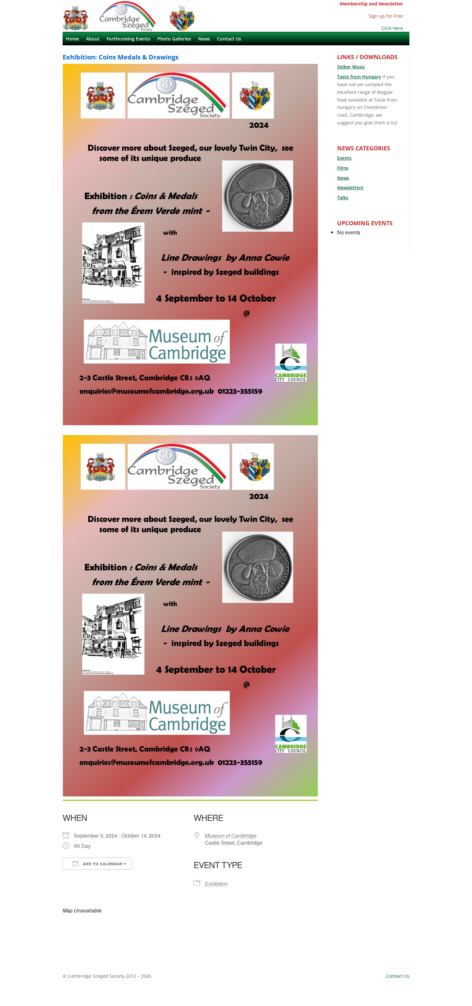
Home (72, 39)
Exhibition (216, 883)
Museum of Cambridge (231, 835)
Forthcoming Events (128, 39)
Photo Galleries (174, 39)
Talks (342, 197)
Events (344, 158)
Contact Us (229, 39)
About (93, 39)
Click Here (392, 28)
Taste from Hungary (359, 77)
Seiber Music (351, 67)
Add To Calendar (102, 863)
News (204, 39)
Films (342, 168)
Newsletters (350, 187)
